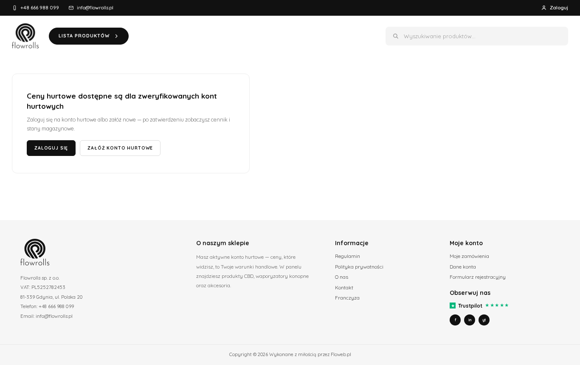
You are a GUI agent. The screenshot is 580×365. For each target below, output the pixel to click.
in (469, 319)
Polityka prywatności (359, 266)
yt (484, 319)
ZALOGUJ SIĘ (51, 148)
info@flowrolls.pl (95, 7)
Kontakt (344, 287)
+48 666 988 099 (39, 7)
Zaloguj (559, 7)
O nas (341, 277)
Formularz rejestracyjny (478, 277)
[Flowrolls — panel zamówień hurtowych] (25, 36)
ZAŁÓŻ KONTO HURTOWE (120, 148)
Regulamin (347, 256)
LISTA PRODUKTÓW (84, 36)
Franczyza (347, 297)
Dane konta (463, 266)
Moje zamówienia (469, 256)
